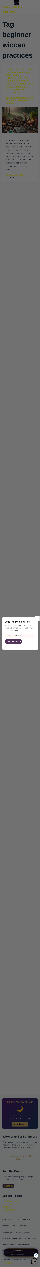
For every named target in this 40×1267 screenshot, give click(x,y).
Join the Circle (13, 641)
